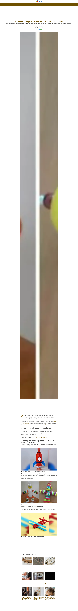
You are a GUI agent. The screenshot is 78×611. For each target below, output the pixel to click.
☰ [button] (1, 1)
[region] (39, 13)
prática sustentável (43, 424)
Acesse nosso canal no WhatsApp (42, 437)
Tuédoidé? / (35, 4)
